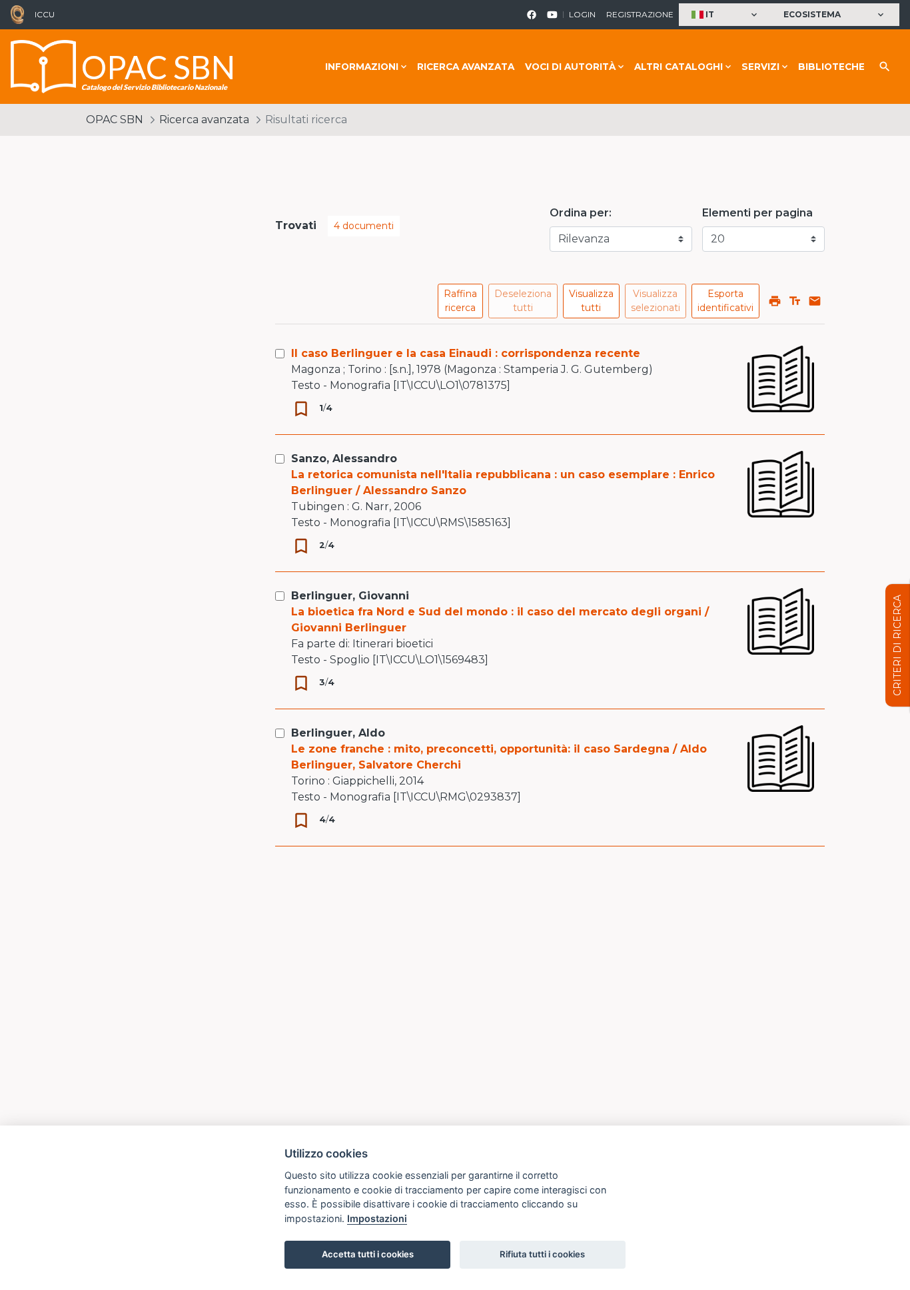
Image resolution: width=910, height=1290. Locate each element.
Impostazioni (377, 1218)
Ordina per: (581, 212)
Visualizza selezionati (655, 301)
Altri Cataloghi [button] (678, 66)
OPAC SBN (114, 119)
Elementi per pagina (757, 212)
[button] (726, 15)
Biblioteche (831, 66)
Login (582, 14)
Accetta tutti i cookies (368, 1254)
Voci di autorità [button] (570, 66)
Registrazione (640, 14)
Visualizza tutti (591, 301)
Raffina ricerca (460, 301)
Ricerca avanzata (465, 66)
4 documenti (364, 226)
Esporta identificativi (725, 301)
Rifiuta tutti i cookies (542, 1254)
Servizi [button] (760, 66)
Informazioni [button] (361, 66)
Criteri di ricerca (897, 645)
